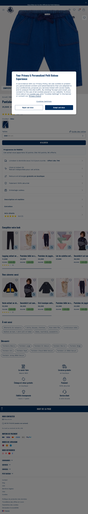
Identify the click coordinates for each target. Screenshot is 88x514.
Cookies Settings (44, 101)
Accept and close (59, 107)
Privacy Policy (35, 96)
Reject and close (27, 107)
